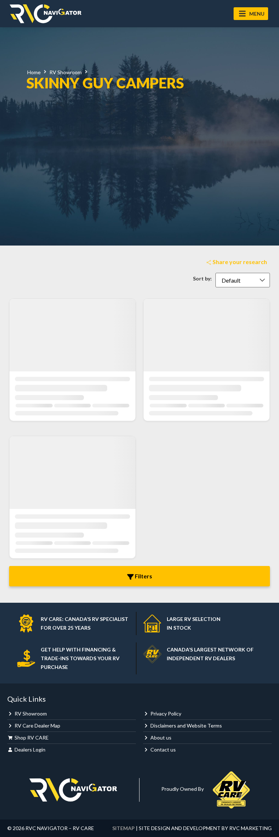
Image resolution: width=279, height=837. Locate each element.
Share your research (239, 261)
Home (34, 72)
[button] (251, 13)
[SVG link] (45, 14)
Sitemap (123, 828)
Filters (143, 576)
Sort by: (202, 278)
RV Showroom (65, 72)
